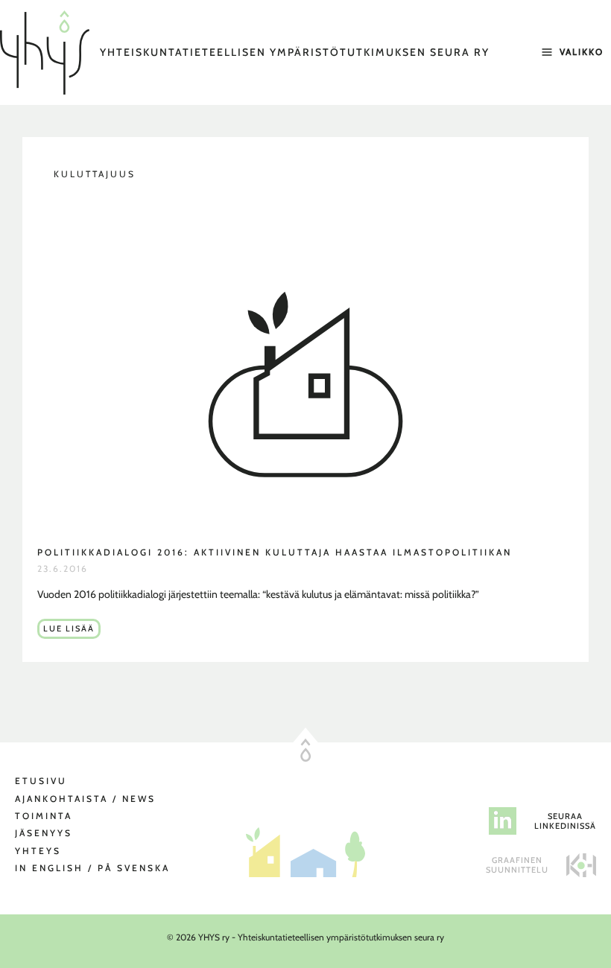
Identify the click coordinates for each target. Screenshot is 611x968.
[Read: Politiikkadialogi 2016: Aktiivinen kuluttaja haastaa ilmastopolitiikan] (305, 379)
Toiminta (43, 815)
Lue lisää (71, 630)
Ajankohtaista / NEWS (85, 798)
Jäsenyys (43, 832)
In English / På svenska (92, 867)
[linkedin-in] (502, 821)
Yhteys (38, 850)
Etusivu (41, 780)
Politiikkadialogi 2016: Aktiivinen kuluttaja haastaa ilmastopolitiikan (274, 552)
